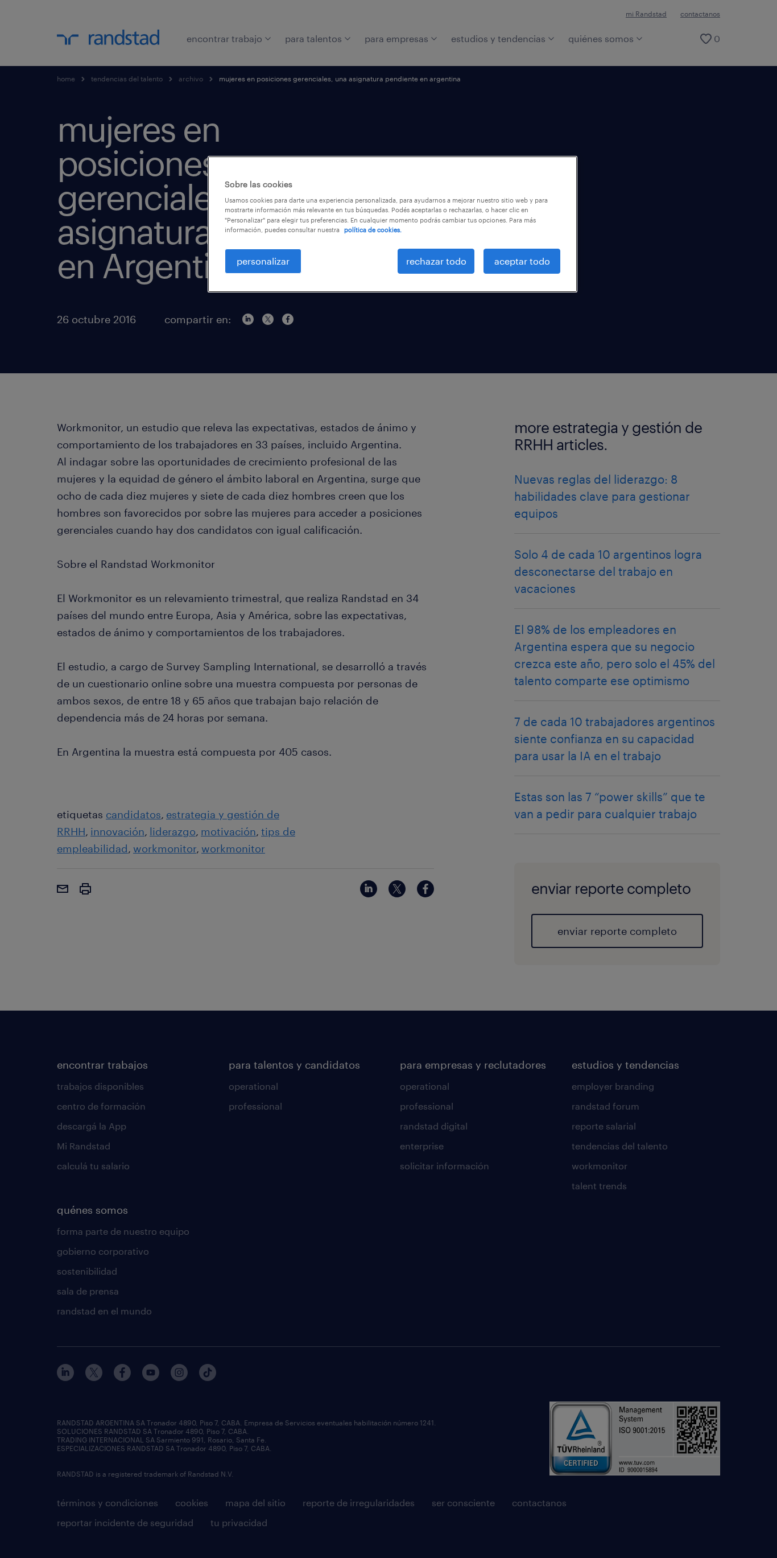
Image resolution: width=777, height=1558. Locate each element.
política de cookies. (373, 229)
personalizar (263, 260)
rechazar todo (436, 260)
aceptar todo (522, 260)
